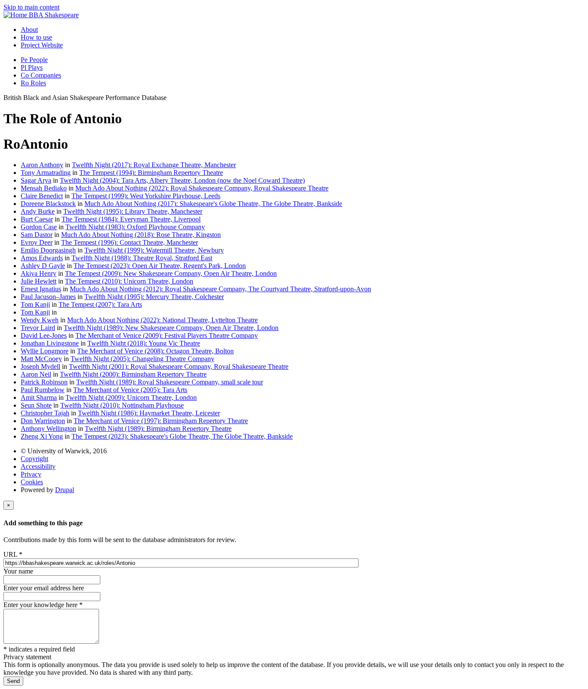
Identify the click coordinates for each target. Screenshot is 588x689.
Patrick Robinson (44, 382)
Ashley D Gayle (43, 265)
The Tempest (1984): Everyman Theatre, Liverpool (131, 219)
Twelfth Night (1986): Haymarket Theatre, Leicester (149, 413)
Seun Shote (36, 405)
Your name (18, 571)
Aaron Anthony (42, 164)
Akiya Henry (38, 273)
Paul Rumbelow (43, 389)
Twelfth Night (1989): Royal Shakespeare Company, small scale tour (169, 382)
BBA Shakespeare (54, 15)
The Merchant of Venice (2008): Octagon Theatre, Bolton (155, 351)
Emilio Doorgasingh (48, 250)
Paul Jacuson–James (48, 296)
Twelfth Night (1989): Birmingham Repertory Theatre (158, 428)
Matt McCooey (41, 358)
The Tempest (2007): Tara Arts (100, 304)
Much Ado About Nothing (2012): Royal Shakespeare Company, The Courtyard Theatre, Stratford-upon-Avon (220, 289)
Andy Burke (38, 211)
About (29, 29)
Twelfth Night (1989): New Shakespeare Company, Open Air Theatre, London (171, 327)
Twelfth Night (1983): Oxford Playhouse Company (135, 227)
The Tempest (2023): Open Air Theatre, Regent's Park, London (160, 265)
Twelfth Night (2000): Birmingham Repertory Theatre (133, 374)
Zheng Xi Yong (42, 436)
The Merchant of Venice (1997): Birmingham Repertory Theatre (161, 420)
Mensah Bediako (44, 188)
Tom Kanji (35, 304)
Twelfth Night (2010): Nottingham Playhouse (122, 405)
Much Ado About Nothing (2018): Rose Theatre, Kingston (141, 234)
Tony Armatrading (46, 172)
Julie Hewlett (38, 281)
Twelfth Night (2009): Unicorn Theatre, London (131, 397)
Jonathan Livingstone (50, 343)
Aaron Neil (36, 374)
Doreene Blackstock (48, 203)
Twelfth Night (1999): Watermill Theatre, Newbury (154, 250)
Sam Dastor (37, 234)
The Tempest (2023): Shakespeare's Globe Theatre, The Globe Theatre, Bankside (182, 436)
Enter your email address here (43, 588)
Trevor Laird (38, 327)
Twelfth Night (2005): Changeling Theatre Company (142, 358)
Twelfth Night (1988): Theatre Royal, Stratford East (141, 258)
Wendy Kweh (40, 320)
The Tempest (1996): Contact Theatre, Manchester (129, 242)
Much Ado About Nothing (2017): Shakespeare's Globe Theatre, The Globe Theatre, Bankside (213, 203)
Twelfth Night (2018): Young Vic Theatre (143, 343)
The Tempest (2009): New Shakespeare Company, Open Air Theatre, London (171, 273)
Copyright (34, 458)
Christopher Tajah (45, 413)
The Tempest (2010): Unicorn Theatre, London (129, 281)
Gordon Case (39, 227)
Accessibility (38, 466)
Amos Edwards (42, 258)
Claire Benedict (42, 196)
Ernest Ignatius (41, 289)
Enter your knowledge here (43, 604)
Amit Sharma (39, 397)
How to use (36, 37)
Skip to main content (31, 7)
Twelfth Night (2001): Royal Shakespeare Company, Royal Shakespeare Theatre (178, 366)
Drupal (64, 489)
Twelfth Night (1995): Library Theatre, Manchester (132, 211)
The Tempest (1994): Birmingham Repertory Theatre (151, 172)
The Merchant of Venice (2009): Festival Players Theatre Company (166, 335)
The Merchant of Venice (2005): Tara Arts (130, 389)
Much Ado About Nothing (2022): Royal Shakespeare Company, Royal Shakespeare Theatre (201, 188)
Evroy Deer (37, 242)
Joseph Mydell (40, 366)
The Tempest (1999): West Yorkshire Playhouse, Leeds (145, 196)
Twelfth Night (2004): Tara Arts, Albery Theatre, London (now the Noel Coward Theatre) (182, 180)
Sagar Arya (36, 180)
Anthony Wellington (48, 428)
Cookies (32, 482)
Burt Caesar (37, 219)
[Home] (16, 15)
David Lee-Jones (44, 335)
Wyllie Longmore (44, 351)
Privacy (31, 474)
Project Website (42, 45)
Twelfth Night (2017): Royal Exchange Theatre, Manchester (154, 164)
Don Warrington (43, 420)
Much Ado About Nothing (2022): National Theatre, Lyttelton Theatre (162, 320)
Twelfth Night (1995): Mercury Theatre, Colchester (154, 296)
